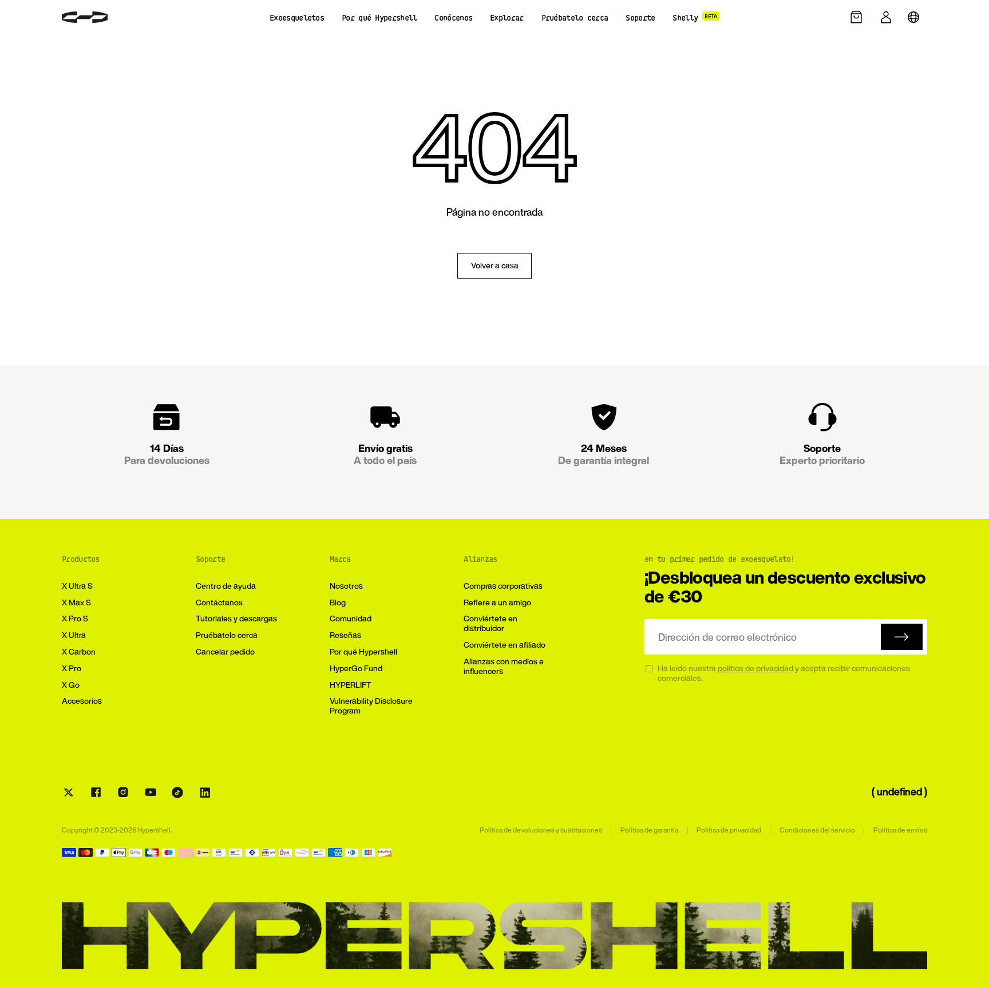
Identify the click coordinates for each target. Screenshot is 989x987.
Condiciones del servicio (817, 830)
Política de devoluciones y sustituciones (541, 830)
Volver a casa (495, 266)
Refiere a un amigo (497, 602)
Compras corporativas (503, 586)
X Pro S (75, 618)
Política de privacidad (729, 830)
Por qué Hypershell (363, 651)
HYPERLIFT (350, 685)
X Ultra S (77, 586)
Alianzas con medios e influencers (504, 666)
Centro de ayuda (226, 586)
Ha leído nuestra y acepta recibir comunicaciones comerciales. (784, 673)
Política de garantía (649, 830)
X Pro (71, 668)
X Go (71, 685)
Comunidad (350, 618)
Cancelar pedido (225, 651)
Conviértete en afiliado (504, 645)
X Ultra (74, 635)
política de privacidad (755, 668)
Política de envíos (900, 830)
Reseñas (345, 635)
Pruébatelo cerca (227, 635)
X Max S (76, 602)
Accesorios (82, 701)
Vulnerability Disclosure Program (371, 705)
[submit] (902, 637)
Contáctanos (219, 602)
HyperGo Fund (356, 668)
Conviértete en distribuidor (490, 623)
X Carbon (79, 651)
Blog (338, 602)
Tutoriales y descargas (236, 618)
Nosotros (346, 586)
